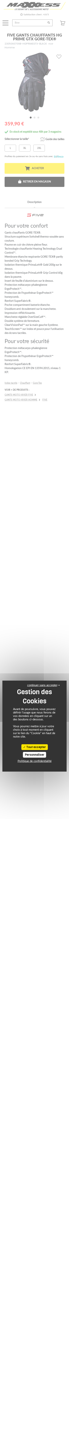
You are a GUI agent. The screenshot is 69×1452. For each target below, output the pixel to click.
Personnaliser (34, 755)
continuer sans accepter (42, 685)
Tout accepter (36, 747)
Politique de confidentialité (35, 761)
